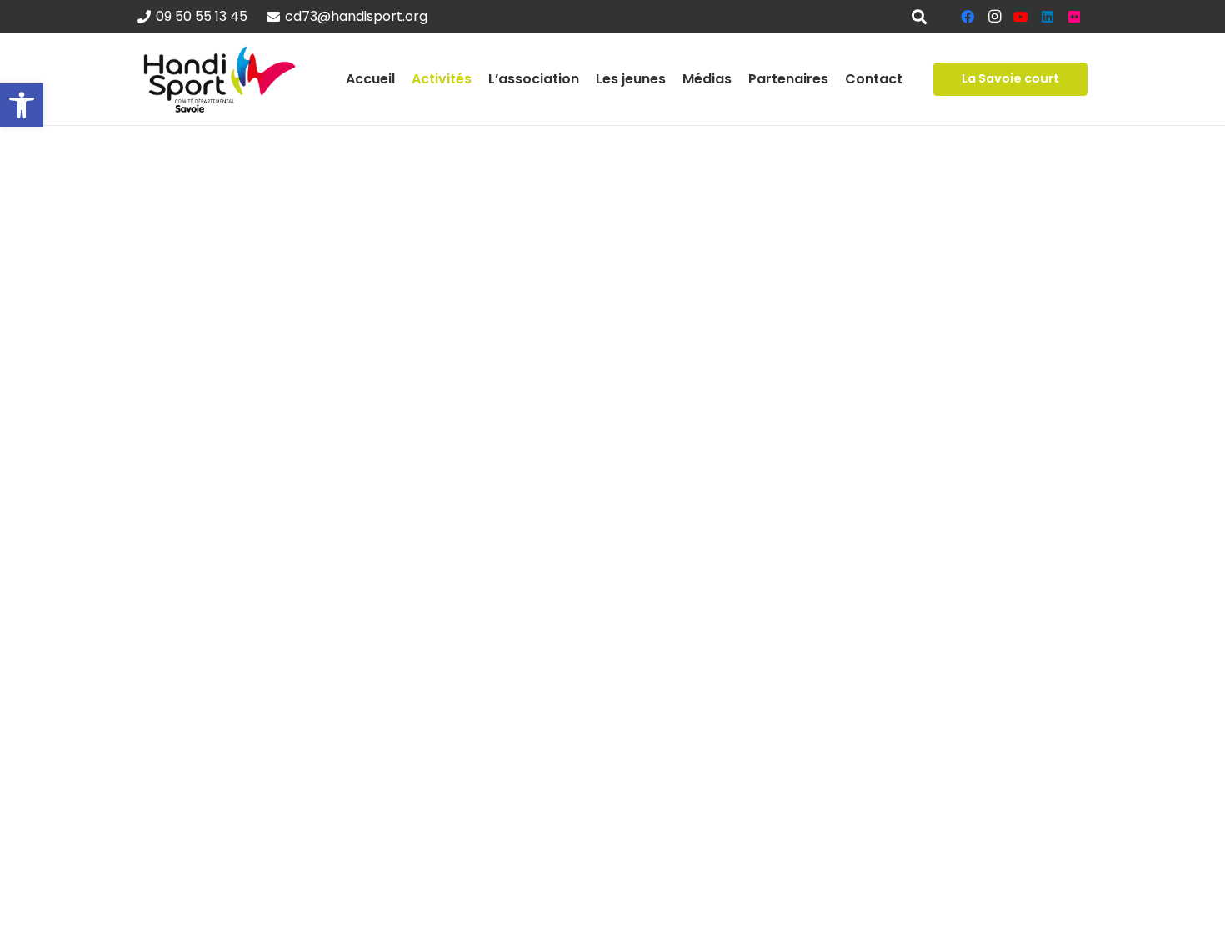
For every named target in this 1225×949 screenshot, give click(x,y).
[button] (21, 105)
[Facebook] (967, 16)
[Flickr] (1074, 16)
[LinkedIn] (1047, 16)
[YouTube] (1021, 16)
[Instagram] (994, 16)
